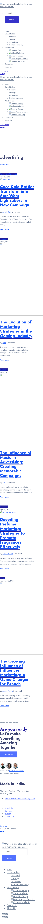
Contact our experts (16, 771)
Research (13, 36)
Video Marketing (17, 53)
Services (8, 810)
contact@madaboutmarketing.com (20, 798)
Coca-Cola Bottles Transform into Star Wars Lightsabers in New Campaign (17, 196)
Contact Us (9, 64)
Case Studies (10, 33)
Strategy (12, 39)
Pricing (8, 813)
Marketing (13, 174)
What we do (9, 47)
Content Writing (17, 50)
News (7, 31)
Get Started (4, 71)
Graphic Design (17, 56)
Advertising (13, 42)
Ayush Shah (7, 212)
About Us (8, 67)
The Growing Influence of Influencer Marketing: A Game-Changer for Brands (14, 672)
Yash (4, 342)
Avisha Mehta (8, 553)
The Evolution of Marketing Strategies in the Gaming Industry (16, 329)
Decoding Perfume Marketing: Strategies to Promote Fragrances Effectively (12, 533)
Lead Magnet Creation (19, 58)
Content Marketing (16, 45)
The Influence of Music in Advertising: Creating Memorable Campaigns (15, 464)
